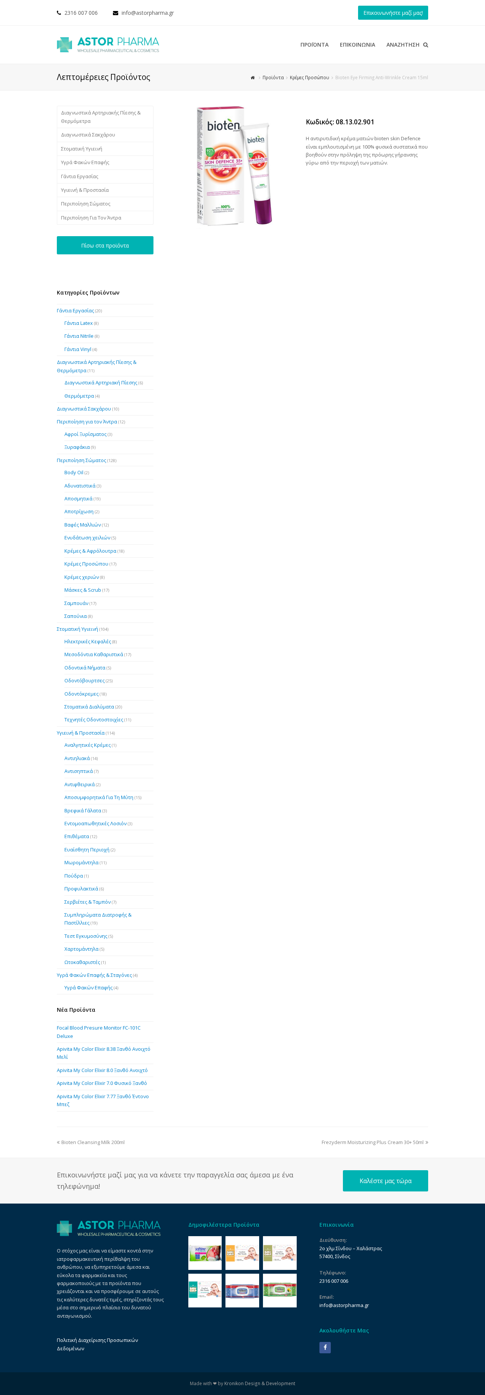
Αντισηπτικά (78, 771)
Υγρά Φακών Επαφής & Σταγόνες (94, 975)
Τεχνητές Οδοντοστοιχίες (93, 719)
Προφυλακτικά (81, 888)
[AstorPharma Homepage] (109, 1234)
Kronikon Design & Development (259, 1383)
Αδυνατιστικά (79, 485)
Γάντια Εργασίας (79, 176)
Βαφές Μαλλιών (82, 524)
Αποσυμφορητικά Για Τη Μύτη (98, 797)
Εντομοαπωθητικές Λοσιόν (95, 823)
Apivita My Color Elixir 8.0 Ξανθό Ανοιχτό (102, 1070)
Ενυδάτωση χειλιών (87, 537)
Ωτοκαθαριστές (82, 962)
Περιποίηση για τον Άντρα (87, 421)
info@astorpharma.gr (148, 12)
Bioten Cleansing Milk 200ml (93, 1142)
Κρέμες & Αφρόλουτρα (90, 550)
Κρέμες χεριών (81, 577)
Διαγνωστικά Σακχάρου (88, 134)
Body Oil (73, 472)
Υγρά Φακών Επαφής (85, 162)
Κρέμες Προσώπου (86, 563)
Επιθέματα (76, 836)
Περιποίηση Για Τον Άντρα (91, 217)
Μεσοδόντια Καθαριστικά (93, 654)
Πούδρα (73, 875)
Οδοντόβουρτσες (84, 680)
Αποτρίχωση (79, 511)
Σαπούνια (75, 616)
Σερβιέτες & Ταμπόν (87, 901)
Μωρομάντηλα (81, 862)
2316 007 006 (81, 12)
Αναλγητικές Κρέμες (87, 744)
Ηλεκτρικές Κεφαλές (87, 641)
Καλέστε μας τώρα (385, 1181)
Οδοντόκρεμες (81, 693)
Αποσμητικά (78, 498)
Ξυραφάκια (77, 447)
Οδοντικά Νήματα (84, 667)
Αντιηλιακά (77, 758)
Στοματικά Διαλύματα (89, 706)
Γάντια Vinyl (77, 349)
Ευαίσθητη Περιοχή (87, 849)
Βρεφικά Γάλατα (82, 810)
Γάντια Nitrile (79, 335)
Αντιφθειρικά (79, 784)
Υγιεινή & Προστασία (85, 190)
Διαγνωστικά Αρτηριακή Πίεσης (100, 382)
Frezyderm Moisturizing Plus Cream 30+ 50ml (373, 1142)
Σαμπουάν (76, 603)
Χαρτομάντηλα (81, 948)
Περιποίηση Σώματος (85, 203)
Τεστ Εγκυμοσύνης (85, 936)
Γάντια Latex (78, 323)
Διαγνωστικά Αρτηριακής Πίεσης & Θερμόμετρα (101, 116)
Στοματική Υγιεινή (81, 148)
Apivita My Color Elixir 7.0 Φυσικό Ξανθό (102, 1083)
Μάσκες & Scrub (82, 589)
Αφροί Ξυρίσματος (85, 434)
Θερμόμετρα (79, 395)
